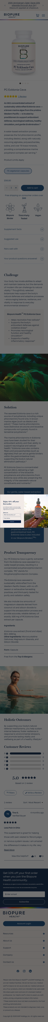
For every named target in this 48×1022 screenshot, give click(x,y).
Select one (5, 512)
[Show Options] (20, 514)
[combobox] (11, 514)
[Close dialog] (47, 495)
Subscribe (12, 521)
